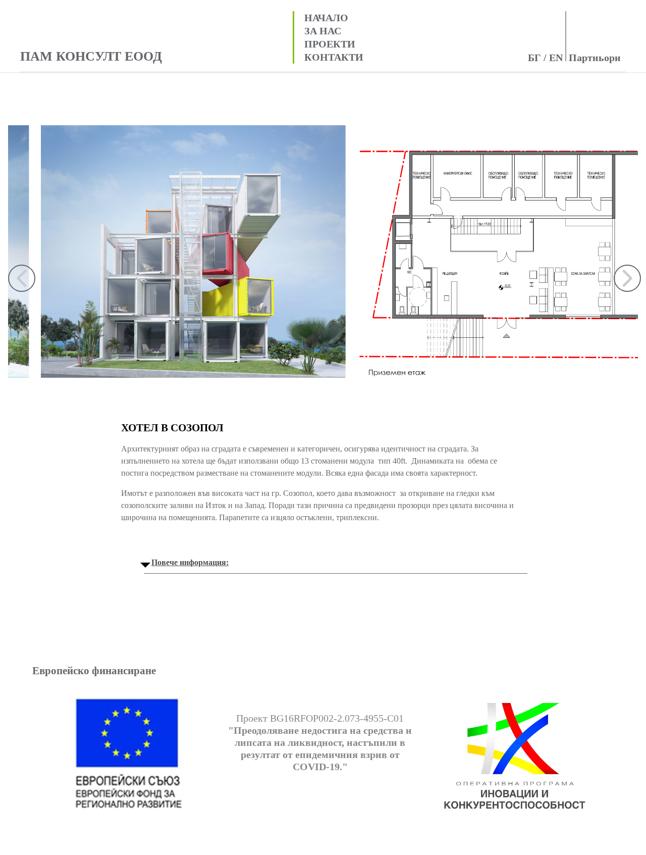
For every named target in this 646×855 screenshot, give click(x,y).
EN (556, 57)
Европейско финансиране (94, 671)
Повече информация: (190, 562)
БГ (534, 57)
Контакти (333, 57)
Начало (326, 17)
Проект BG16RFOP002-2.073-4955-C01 (320, 742)
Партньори (595, 57)
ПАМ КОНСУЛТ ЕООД (91, 57)
